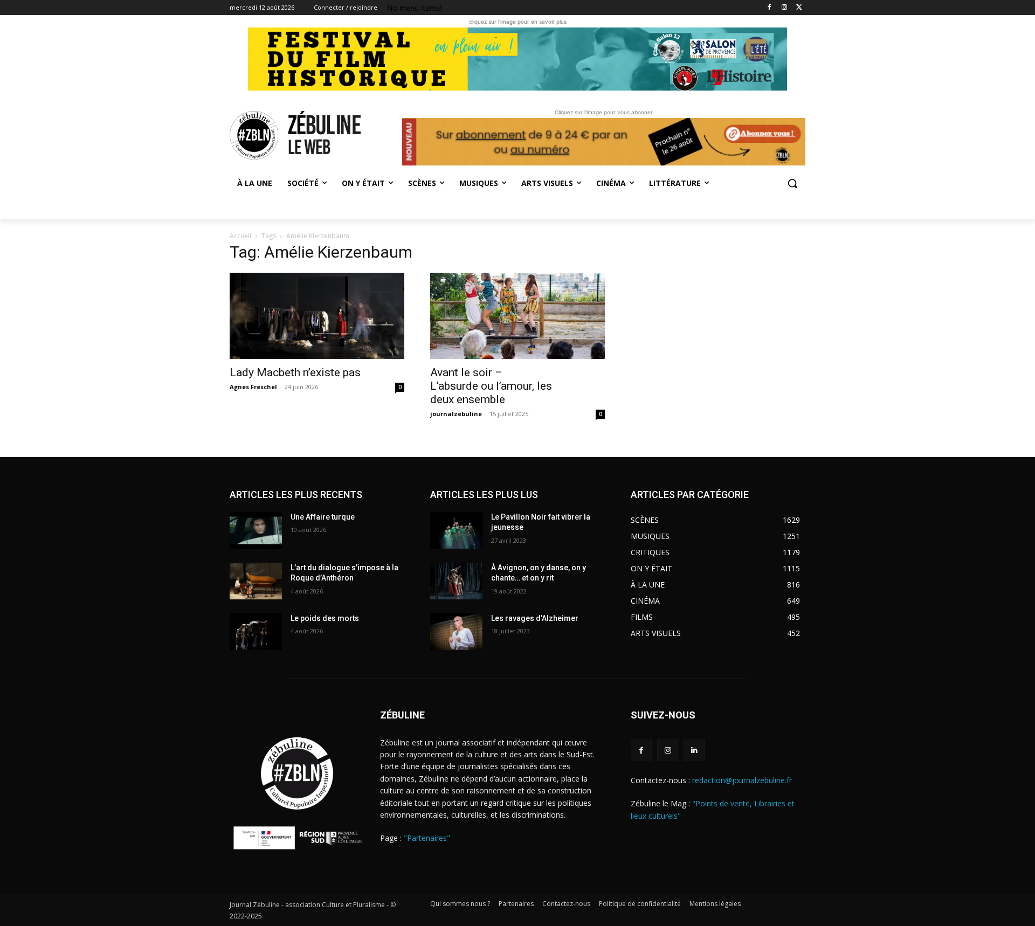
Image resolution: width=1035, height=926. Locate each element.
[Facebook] (769, 8)
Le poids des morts (325, 618)
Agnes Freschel (253, 387)
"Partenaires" (427, 838)
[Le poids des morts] (256, 631)
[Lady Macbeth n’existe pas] (317, 316)
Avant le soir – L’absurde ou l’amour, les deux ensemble (491, 386)
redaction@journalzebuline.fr (742, 780)
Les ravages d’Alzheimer (534, 618)
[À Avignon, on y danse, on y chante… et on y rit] (456, 581)
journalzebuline (456, 414)
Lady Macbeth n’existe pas (295, 372)
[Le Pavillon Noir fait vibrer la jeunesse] (456, 530)
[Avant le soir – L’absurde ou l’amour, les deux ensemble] (517, 316)
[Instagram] (784, 8)
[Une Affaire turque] (256, 530)
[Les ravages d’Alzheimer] (456, 631)
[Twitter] (799, 8)
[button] (792, 183)
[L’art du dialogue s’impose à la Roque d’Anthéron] (256, 581)
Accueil (240, 235)
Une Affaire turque (323, 517)
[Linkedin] (694, 750)
